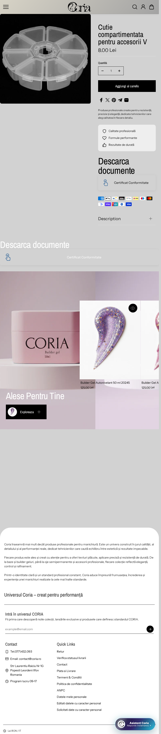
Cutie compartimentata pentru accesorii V (122, 34)
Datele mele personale (72, 697)
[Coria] (79, 7)
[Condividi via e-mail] (126, 100)
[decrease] (102, 71)
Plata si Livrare (66, 671)
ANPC (61, 690)
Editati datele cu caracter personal (79, 703)
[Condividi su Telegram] (120, 100)
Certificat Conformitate (131, 183)
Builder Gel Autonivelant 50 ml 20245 (105, 383)
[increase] (119, 71)
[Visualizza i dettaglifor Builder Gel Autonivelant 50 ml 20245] (110, 340)
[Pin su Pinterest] (114, 100)
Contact (62, 664)
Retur (60, 651)
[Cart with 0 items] (151, 7)
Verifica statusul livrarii (71, 658)
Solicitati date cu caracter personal (79, 710)
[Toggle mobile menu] (34, 7)
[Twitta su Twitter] (107, 100)
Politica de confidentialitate (74, 684)
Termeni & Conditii (69, 677)
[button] (151, 7)
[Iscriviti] (150, 629)
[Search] (135, 7)
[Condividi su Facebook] (101, 100)
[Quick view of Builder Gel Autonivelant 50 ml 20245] (133, 308)
